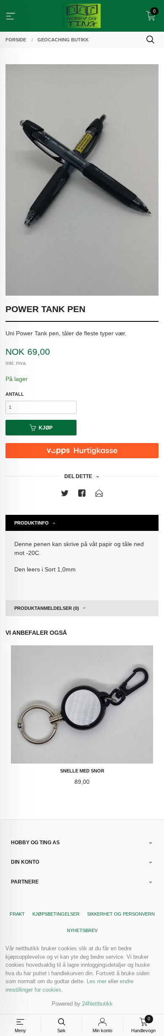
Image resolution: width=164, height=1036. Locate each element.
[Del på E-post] (99, 495)
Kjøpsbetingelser (55, 913)
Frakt (17, 913)
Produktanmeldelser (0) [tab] (46, 608)
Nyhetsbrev (82, 930)
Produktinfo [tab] (31, 522)
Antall (14, 394)
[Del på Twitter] (64, 495)
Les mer (96, 981)
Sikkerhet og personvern (121, 913)
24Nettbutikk (97, 1004)
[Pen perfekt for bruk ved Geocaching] (82, 180)
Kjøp (46, 428)
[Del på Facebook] (82, 495)
